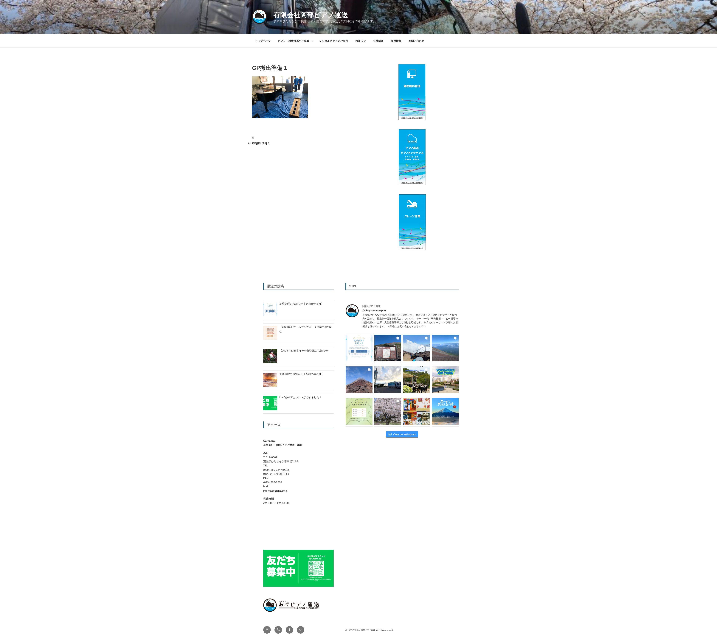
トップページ (263, 40)
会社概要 (378, 40)
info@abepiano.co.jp (275, 490)
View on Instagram (404, 434)
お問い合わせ (416, 40)
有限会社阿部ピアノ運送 (311, 15)
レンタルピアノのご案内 (333, 40)
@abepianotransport (374, 310)
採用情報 (396, 40)
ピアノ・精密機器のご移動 (293, 40)
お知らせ (360, 40)
